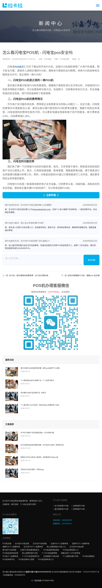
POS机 (18, 66)
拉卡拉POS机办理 (22, 543)
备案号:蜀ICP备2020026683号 (38, 572)
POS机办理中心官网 (26, 559)
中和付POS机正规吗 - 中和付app (32, 470)
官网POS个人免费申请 (80, 543)
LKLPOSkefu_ (54, 292)
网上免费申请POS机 (30, 553)
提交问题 (91, 260)
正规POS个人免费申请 (59, 543)
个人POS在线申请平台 (30, 556)
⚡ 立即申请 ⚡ (51, 195)
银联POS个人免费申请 (11, 547)
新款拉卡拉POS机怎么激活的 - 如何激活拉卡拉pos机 (39, 457)
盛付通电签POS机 (61, 509)
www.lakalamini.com (41, 209)
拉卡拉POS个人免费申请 (33, 547)
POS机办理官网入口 (70, 550)
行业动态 (47, 59)
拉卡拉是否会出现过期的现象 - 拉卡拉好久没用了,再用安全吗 (42, 445)
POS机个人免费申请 (10, 556)
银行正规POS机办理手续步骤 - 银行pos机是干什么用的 (40, 368)
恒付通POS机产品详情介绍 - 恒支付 (33, 393)
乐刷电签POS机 (79, 509)
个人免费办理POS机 (70, 556)
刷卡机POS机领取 (9, 550)
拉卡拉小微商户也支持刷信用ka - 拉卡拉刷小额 (37, 433)
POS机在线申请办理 (10, 553)
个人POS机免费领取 (49, 553)
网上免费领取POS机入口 (56, 547)
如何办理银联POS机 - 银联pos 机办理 (83, 275)
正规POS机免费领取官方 (29, 550)
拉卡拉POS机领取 (40, 543)
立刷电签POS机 (79, 506)
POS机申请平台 (9, 559)
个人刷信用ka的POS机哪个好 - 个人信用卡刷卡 (37, 380)
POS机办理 (7, 543)
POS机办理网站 (88, 556)
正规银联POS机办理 (51, 556)
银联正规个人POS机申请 (70, 553)
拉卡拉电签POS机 (61, 506)
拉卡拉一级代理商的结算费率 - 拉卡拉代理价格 (28, 275)
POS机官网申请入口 (46, 559)
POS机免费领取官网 (51, 550)
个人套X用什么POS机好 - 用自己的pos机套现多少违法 (40, 405)
